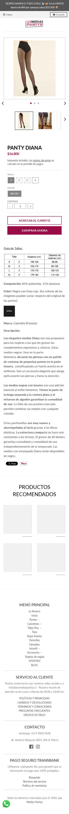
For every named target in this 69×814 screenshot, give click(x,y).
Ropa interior (34, 636)
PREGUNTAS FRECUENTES (34, 710)
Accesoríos (33, 652)
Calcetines (33, 623)
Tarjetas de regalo (34, 656)
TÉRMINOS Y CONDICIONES (35, 706)
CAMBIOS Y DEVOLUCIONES (34, 702)
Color (10, 188)
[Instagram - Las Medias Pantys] (38, 746)
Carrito (60, 14)
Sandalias (34, 644)
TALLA (10, 174)
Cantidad (12, 201)
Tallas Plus (33, 627)
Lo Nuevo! (34, 611)
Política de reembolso (34, 785)
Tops (34, 631)
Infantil (33, 648)
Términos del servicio (34, 781)
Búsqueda (34, 777)
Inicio (34, 615)
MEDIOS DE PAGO (34, 714)
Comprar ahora (34, 230)
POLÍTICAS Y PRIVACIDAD (34, 698)
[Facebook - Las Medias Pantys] (31, 746)
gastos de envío (42, 160)
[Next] (65, 103)
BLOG (34, 665)
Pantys (33, 619)
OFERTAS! (34, 660)
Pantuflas (34, 640)
